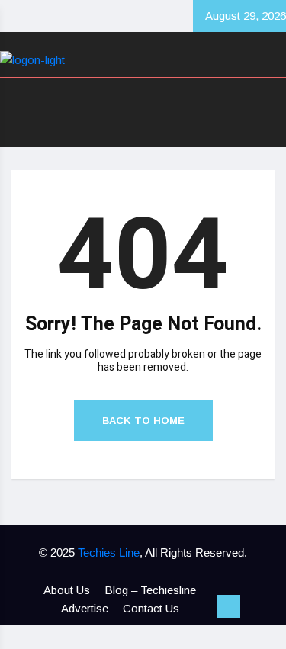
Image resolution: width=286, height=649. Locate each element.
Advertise (84, 608)
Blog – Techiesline (150, 589)
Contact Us (151, 608)
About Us (66, 589)
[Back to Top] (228, 607)
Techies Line (109, 552)
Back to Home (143, 420)
